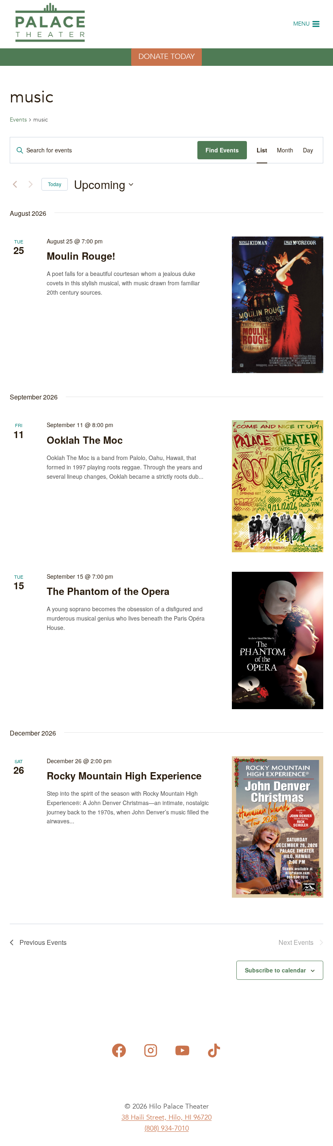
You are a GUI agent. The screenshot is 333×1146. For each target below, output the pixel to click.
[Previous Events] (14, 184)
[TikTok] (214, 1050)
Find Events (222, 150)
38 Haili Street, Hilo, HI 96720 (166, 1117)
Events (18, 120)
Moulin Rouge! (81, 256)
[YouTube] (182, 1050)
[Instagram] (150, 1050)
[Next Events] (30, 184)
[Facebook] (119, 1050)
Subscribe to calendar (275, 970)
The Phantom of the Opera (108, 591)
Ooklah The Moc (85, 440)
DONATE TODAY (166, 57)
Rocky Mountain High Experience (124, 775)
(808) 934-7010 (167, 1128)
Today (54, 183)
